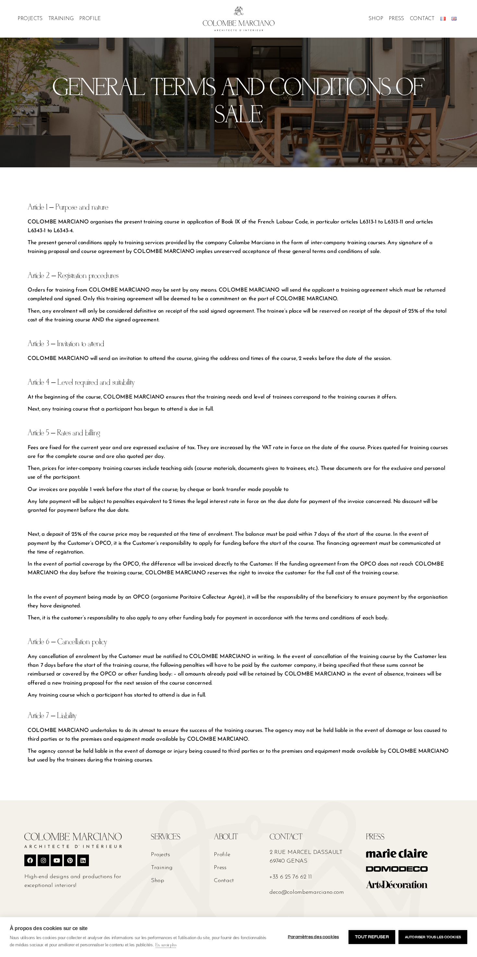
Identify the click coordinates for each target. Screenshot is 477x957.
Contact (422, 18)
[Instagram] (43, 860)
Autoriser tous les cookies (433, 937)
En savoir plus (165, 945)
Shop (376, 18)
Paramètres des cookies (313, 936)
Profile (90, 18)
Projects (30, 18)
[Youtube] (56, 860)
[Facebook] (30, 860)
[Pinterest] (70, 860)
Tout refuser (371, 936)
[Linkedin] (83, 860)
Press (396, 18)
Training (61, 18)
